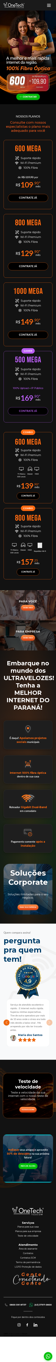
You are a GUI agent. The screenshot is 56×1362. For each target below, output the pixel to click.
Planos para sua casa (28, 1237)
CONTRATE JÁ (28, 198)
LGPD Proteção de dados (28, 1277)
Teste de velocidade (28, 1246)
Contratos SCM (28, 1268)
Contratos (28, 1263)
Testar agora (28, 1120)
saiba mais (28, 608)
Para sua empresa (28, 907)
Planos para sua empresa (28, 1241)
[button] (7, 1028)
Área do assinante (28, 1259)
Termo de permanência (28, 1272)
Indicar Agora (28, 1177)
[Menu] (50, 5)
